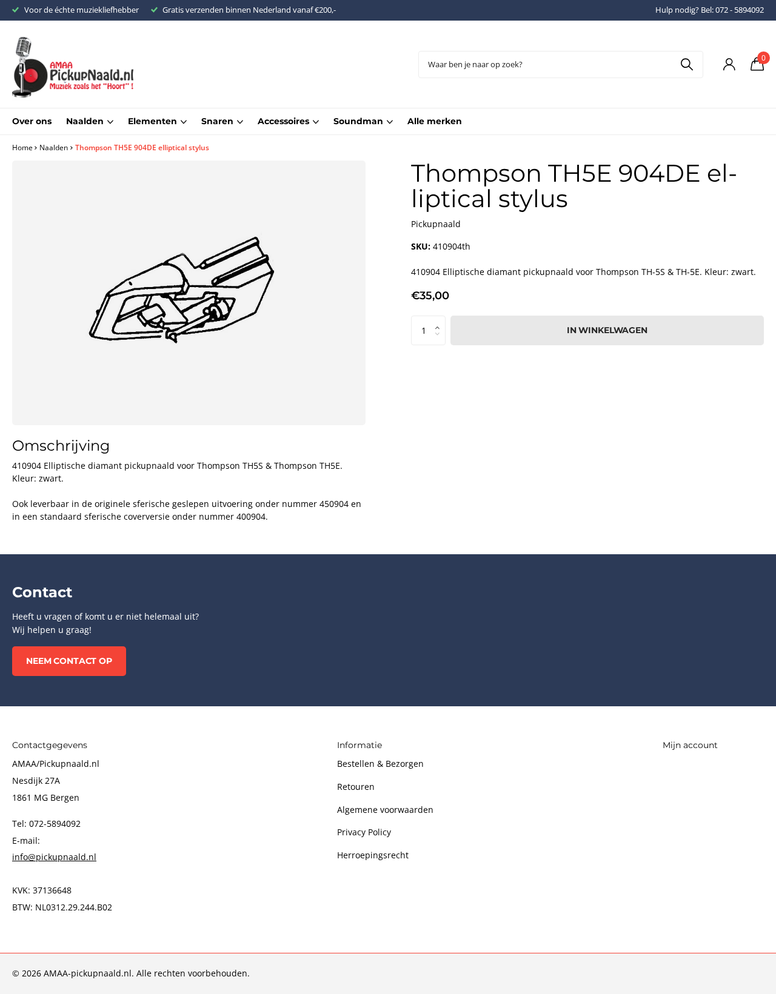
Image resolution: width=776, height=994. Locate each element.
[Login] (729, 64)
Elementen (152, 121)
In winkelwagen (607, 330)
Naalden (85, 121)
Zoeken (686, 64)
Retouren (356, 786)
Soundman (358, 121)
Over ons (32, 121)
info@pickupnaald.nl (54, 857)
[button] (441, 320)
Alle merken (434, 121)
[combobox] (560, 64)
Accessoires (283, 121)
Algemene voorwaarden (385, 809)
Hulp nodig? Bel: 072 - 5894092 (709, 9)
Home (22, 147)
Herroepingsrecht (373, 855)
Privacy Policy (364, 832)
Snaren (217, 121)
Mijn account (690, 745)
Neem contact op (69, 660)
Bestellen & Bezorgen (380, 763)
